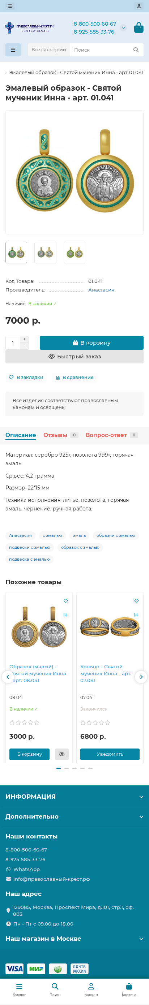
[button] (8, 677)
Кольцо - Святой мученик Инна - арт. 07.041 (105, 673)
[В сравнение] (65, 615)
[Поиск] (136, 50)
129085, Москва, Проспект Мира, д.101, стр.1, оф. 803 (73, 910)
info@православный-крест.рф (51, 879)
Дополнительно (32, 816)
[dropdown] (10, 6)
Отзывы (59, 435)
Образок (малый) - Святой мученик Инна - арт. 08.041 (37, 673)
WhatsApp (26, 869)
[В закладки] (65, 601)
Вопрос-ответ (110, 435)
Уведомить (110, 754)
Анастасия (101, 290)
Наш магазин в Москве (43, 938)
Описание (20, 435)
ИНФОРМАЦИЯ (30, 796)
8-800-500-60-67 (95, 24)
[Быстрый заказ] (62, 754)
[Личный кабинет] (139, 6)
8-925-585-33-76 (94, 32)
